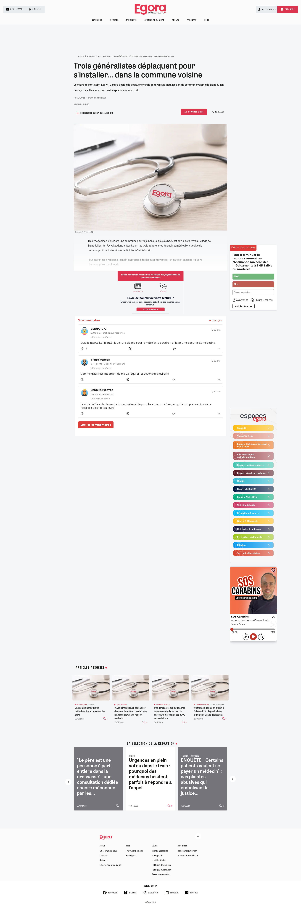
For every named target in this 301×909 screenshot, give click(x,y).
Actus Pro (91, 56)
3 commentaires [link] (89, 320)
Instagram (153, 892)
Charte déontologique (110, 864)
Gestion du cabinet (154, 20)
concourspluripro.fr (187, 850)
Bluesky (132, 892)
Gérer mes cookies (161, 874)
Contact (104, 855)
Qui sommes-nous (108, 850)
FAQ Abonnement (134, 850)
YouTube (194, 892)
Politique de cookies (161, 864)
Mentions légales (160, 850)
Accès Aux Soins (104, 56)
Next (233, 779)
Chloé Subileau (99, 97)
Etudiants (131, 20)
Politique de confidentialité (159, 858)
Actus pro (97, 20)
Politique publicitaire (161, 869)
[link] (150, 333)
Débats (175, 20)
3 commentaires (196, 112)
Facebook (112, 892)
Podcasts (192, 20)
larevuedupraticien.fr (188, 855)
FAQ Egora (131, 855)
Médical (114, 20)
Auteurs (104, 860)
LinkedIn (174, 892)
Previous (68, 782)
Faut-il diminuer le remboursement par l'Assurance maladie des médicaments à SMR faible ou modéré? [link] (252, 262)
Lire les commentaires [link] (96, 424)
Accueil (81, 56)
